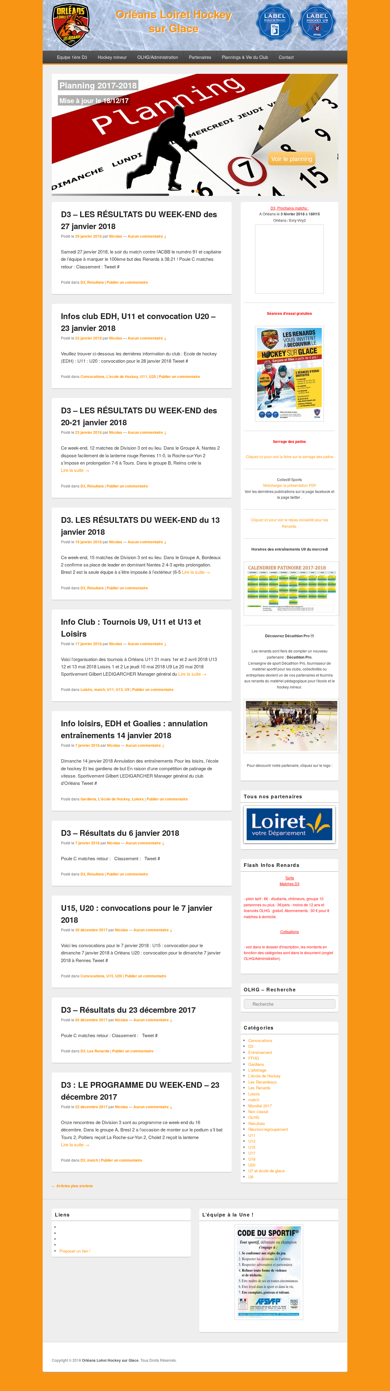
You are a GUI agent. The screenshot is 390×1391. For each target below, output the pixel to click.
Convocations (92, 376)
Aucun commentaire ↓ (147, 236)
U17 (251, 1153)
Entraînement (260, 1052)
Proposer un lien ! (74, 1251)
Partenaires (200, 57)
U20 (152, 376)
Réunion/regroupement (268, 1129)
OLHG (253, 1117)
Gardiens (88, 799)
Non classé (258, 1111)
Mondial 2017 (260, 1106)
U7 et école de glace (266, 1171)
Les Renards (98, 1051)
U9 (127, 689)
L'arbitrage (257, 1070)
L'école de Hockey (122, 376)
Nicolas (115, 236)
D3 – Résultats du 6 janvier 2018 (120, 832)
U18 (251, 1159)
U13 (119, 689)
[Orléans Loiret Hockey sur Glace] (71, 45)
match (99, 689)
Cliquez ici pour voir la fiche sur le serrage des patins (289, 456)
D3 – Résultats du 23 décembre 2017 (128, 1009)
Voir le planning (291, 158)
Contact (286, 57)
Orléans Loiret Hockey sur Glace (174, 21)
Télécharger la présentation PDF (289, 485)
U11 (143, 376)
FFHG (253, 1058)
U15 (109, 976)
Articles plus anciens (72, 1185)
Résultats (95, 282)
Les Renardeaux (262, 1082)
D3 (82, 282)
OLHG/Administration (157, 57)
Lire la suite (75, 470)
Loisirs (86, 689)
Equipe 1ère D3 (72, 57)
